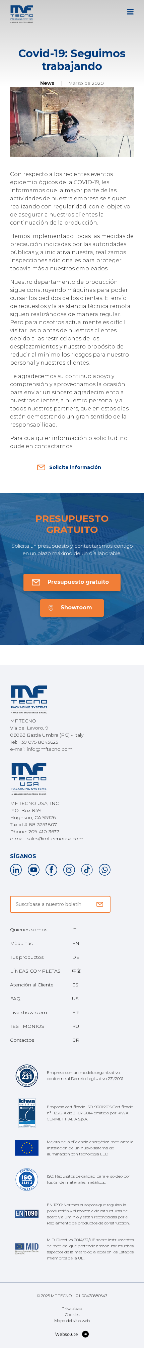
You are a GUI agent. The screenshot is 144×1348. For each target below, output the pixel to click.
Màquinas (21, 943)
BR (75, 1040)
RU (75, 1026)
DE (75, 957)
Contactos (22, 1040)
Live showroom (28, 1012)
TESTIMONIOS (27, 1026)
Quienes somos (28, 929)
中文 (76, 971)
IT (74, 929)
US (75, 999)
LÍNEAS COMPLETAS (35, 971)
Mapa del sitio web (72, 1320)
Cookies (72, 1314)
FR (75, 1012)
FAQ (15, 999)
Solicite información (75, 467)
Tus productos (27, 957)
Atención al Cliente (32, 985)
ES (75, 985)
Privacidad (72, 1308)
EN (75, 943)
